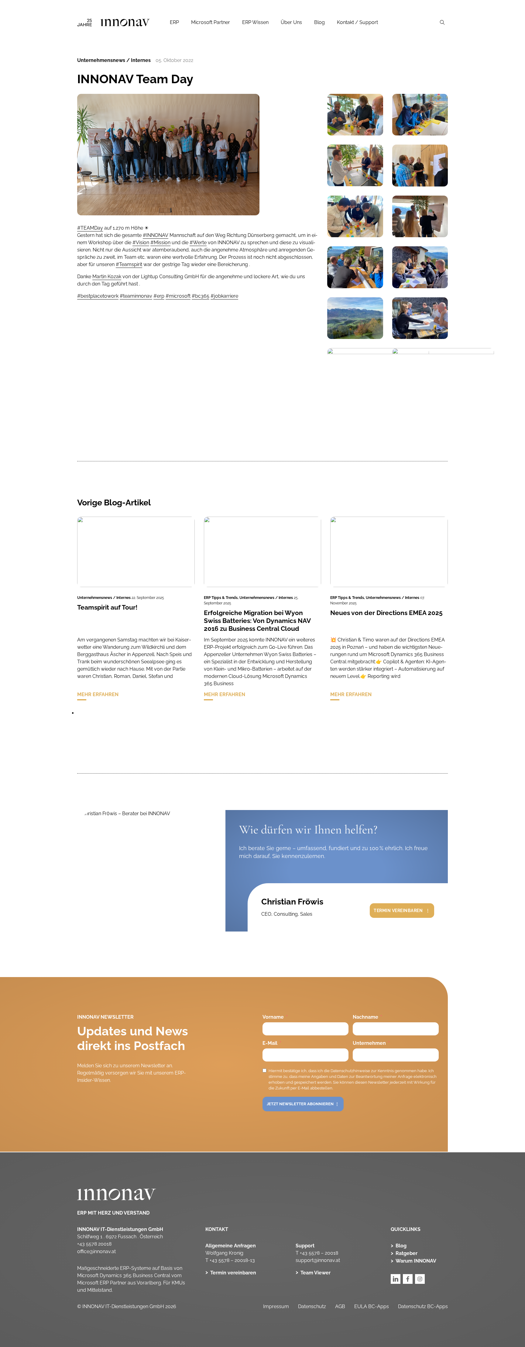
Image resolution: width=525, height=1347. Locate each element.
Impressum (276, 1306)
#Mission (160, 242)
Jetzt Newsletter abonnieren (300, 1104)
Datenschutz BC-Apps (423, 1306)
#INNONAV (155, 235)
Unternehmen (369, 1043)
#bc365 (200, 296)
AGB (340, 1306)
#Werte (198, 242)
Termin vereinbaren (398, 910)
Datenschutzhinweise (350, 1070)
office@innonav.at (96, 1251)
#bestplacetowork (97, 296)
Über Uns (291, 22)
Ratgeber (406, 1253)
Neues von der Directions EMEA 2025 (386, 613)
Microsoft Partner (210, 22)
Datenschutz (312, 1306)
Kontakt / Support (357, 22)
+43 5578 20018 (94, 1244)
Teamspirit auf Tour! (107, 607)
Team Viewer (315, 1273)
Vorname (273, 1017)
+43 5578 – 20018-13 (232, 1260)
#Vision (140, 242)
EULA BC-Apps (371, 1306)
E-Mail (269, 1043)
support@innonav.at (318, 1260)
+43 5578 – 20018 (319, 1253)
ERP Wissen (255, 22)
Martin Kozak (106, 276)
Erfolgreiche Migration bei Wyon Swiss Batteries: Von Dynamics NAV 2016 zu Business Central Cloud (257, 620)
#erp (158, 296)
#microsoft (178, 296)
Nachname (365, 1017)
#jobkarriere (224, 296)
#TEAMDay (90, 228)
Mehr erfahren (97, 694)
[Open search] (442, 22)
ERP (174, 22)
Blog (319, 22)
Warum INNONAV (416, 1261)
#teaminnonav (136, 296)
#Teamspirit (129, 264)
